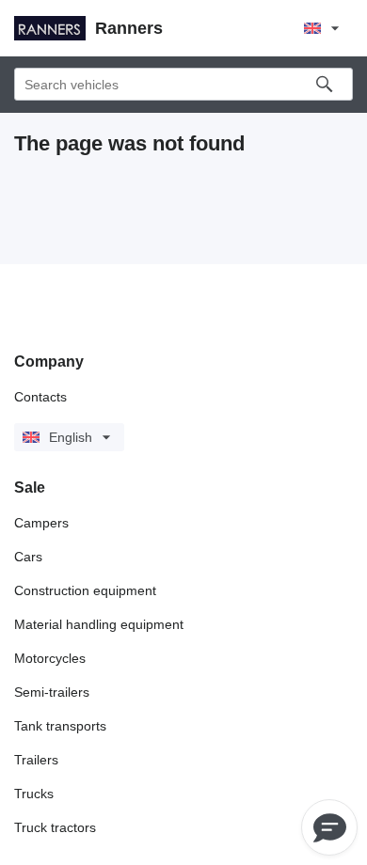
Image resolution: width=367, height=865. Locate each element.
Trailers (36, 759)
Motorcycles (50, 658)
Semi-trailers (51, 692)
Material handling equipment (99, 624)
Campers (41, 522)
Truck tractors (55, 827)
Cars (28, 556)
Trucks (34, 793)
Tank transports (60, 725)
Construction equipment (85, 590)
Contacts (40, 396)
